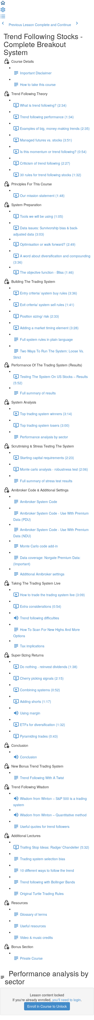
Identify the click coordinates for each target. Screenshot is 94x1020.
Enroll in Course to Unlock (47, 1006)
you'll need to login (66, 999)
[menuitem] (3, 11)
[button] (3, 4)
